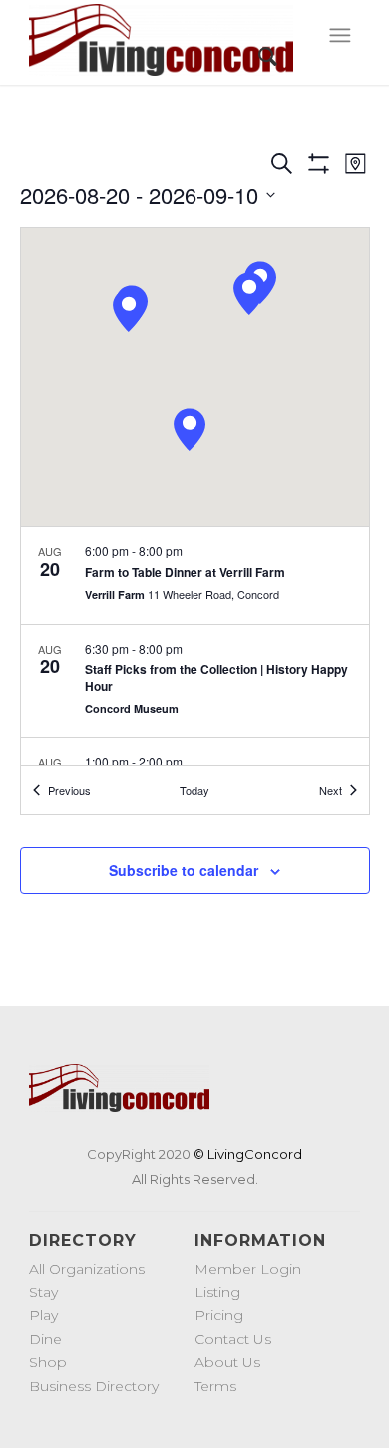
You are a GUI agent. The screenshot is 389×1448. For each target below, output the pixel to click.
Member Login (247, 1269)
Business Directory (94, 1386)
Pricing (218, 1315)
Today (194, 790)
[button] (129, 310)
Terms (215, 1386)
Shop (48, 1362)
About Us (227, 1362)
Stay (43, 1292)
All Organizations (87, 1269)
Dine (45, 1339)
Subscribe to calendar (183, 870)
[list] (195, 646)
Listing (217, 1292)
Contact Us (232, 1339)
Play (43, 1315)
